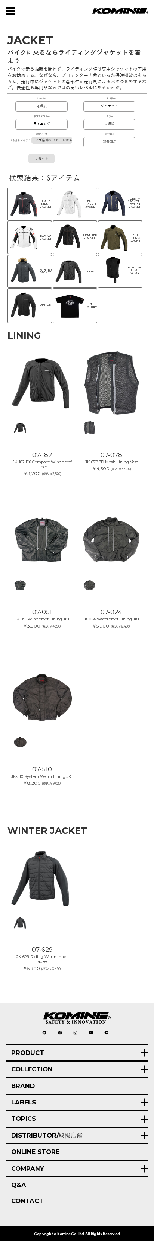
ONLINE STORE (35, 1151)
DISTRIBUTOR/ (47, 1135)
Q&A (18, 1185)
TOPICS (23, 1118)
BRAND (23, 1086)
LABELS (23, 1102)
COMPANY (27, 1168)
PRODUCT (27, 1052)
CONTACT (27, 1201)
